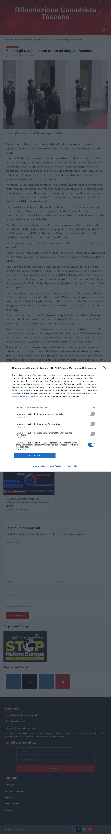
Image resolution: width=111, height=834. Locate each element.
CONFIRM (34, 456)
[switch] (91, 414)
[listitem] (55, 407)
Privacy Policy (72, 466)
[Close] (105, 368)
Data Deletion (39, 466)
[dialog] (55, 417)
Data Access (55, 466)
